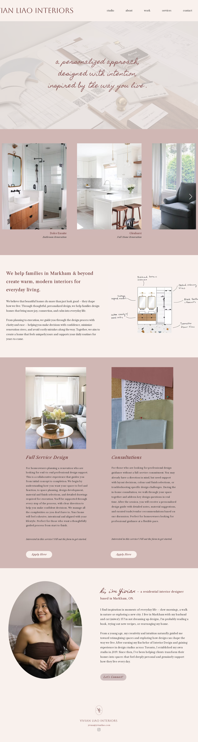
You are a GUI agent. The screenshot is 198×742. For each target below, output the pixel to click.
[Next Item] (190, 197)
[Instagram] (99, 729)
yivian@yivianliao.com (99, 725)
